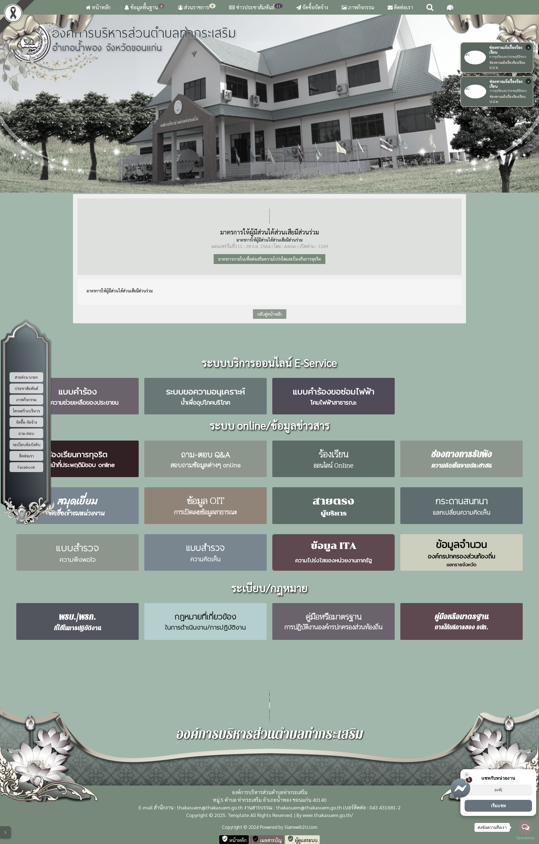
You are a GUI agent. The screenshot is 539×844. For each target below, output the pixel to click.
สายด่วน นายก (26, 377)
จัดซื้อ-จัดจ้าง (26, 422)
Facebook (26, 467)
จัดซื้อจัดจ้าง (314, 7)
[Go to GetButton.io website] (526, 838)
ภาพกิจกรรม (360, 7)
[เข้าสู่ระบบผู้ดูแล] (450, 7)
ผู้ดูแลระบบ (302, 839)
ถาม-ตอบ (26, 433)
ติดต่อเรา (403, 7)
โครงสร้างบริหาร (26, 410)
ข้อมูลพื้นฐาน (145, 7)
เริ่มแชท (498, 805)
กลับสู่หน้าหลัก (269, 314)
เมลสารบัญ (267, 839)
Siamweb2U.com (300, 827)
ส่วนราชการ (198, 7)
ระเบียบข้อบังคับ (26, 444)
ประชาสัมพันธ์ (26, 388)
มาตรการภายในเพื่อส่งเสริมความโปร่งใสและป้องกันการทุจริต (269, 258)
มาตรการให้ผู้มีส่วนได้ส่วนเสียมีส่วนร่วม (269, 232)
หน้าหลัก (101, 7)
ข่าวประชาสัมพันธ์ (258, 7)
